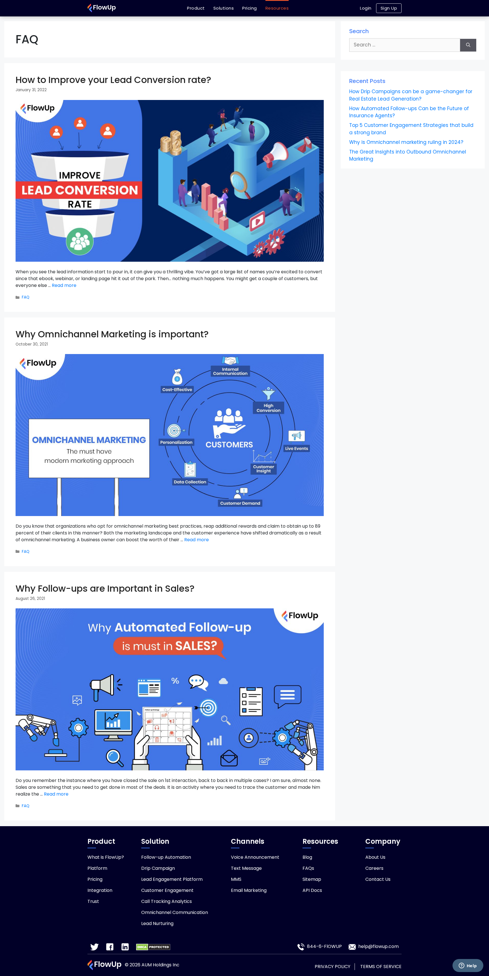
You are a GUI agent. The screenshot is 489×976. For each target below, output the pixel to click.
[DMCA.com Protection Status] (153, 947)
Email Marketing (249, 890)
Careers (374, 868)
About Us (375, 857)
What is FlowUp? (105, 857)
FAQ (25, 297)
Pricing (249, 8)
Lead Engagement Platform (172, 879)
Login (366, 8)
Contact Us (378, 879)
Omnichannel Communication (174, 912)
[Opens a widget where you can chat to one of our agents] (467, 966)
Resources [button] (277, 8)
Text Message (246, 868)
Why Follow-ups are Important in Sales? (105, 588)
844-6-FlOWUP (324, 946)
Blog (307, 857)
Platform (97, 868)
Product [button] (196, 8)
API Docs (312, 890)
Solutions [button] (223, 8)
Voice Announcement (255, 857)
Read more (64, 285)
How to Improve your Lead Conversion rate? (113, 79)
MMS (236, 879)
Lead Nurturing (157, 923)
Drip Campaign (158, 868)
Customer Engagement (167, 890)
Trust (93, 901)
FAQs (308, 868)
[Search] (468, 45)
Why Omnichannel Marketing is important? (112, 334)
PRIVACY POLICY (332, 966)
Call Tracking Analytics (166, 901)
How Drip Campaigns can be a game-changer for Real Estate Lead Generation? (410, 95)
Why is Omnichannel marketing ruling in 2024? (406, 141)
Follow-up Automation (166, 857)
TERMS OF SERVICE (381, 966)
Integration (99, 890)
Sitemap (312, 879)
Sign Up (389, 8)
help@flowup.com (378, 946)
